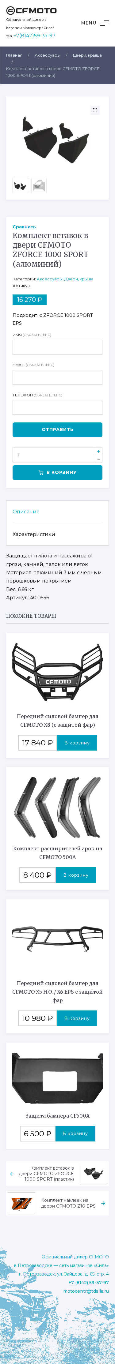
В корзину (62, 472)
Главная (14, 55)
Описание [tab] (26, 512)
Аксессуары (47, 55)
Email (34, 364)
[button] (95, 23)
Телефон (38, 395)
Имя (32, 334)
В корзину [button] (77, 743)
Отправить (58, 429)
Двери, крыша (87, 55)
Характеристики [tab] (34, 534)
